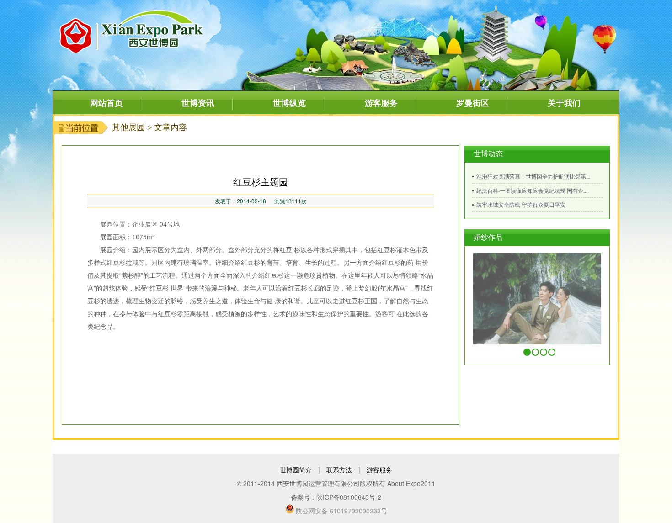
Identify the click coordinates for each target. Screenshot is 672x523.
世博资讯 (197, 103)
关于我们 (564, 103)
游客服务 (381, 103)
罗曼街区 (472, 103)
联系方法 (339, 469)
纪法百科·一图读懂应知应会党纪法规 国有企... (531, 190)
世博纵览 (289, 103)
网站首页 (106, 103)
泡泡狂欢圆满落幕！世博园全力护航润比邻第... (533, 176)
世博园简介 (296, 469)
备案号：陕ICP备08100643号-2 (336, 497)
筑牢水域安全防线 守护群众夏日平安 (520, 204)
